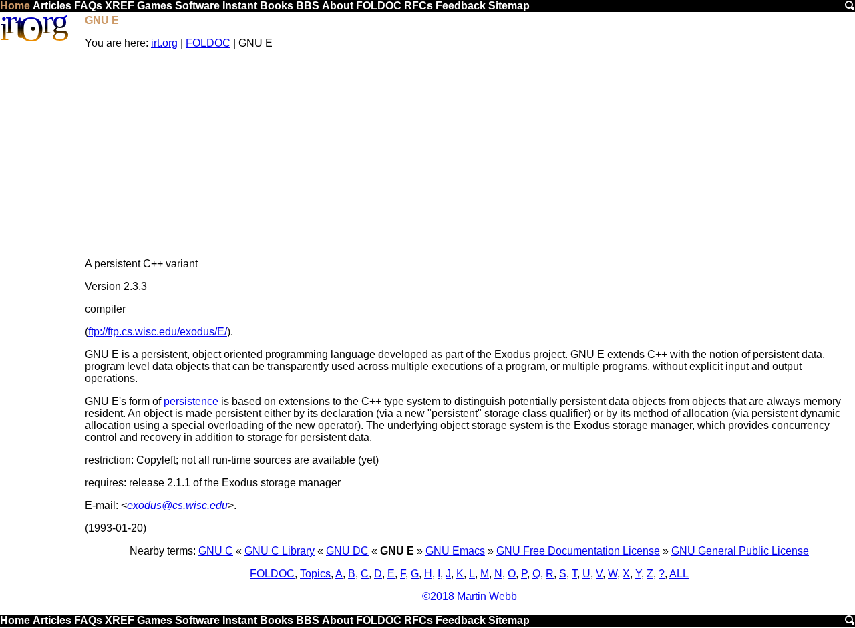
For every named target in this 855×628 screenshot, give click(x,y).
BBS (307, 5)
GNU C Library (279, 551)
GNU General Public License (740, 551)
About (337, 5)
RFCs (418, 5)
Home (15, 5)
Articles (52, 5)
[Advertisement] (469, 153)
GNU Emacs (455, 551)
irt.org (164, 43)
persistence (191, 401)
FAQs (88, 5)
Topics (315, 573)
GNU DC (347, 551)
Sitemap (509, 5)
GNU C (215, 551)
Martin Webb (487, 596)
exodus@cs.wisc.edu (177, 505)
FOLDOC (378, 5)
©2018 (438, 596)
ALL (679, 573)
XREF (119, 5)
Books (276, 5)
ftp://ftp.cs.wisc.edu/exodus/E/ (157, 331)
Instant (239, 5)
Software (197, 5)
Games (154, 5)
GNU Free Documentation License (578, 551)
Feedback (461, 5)
